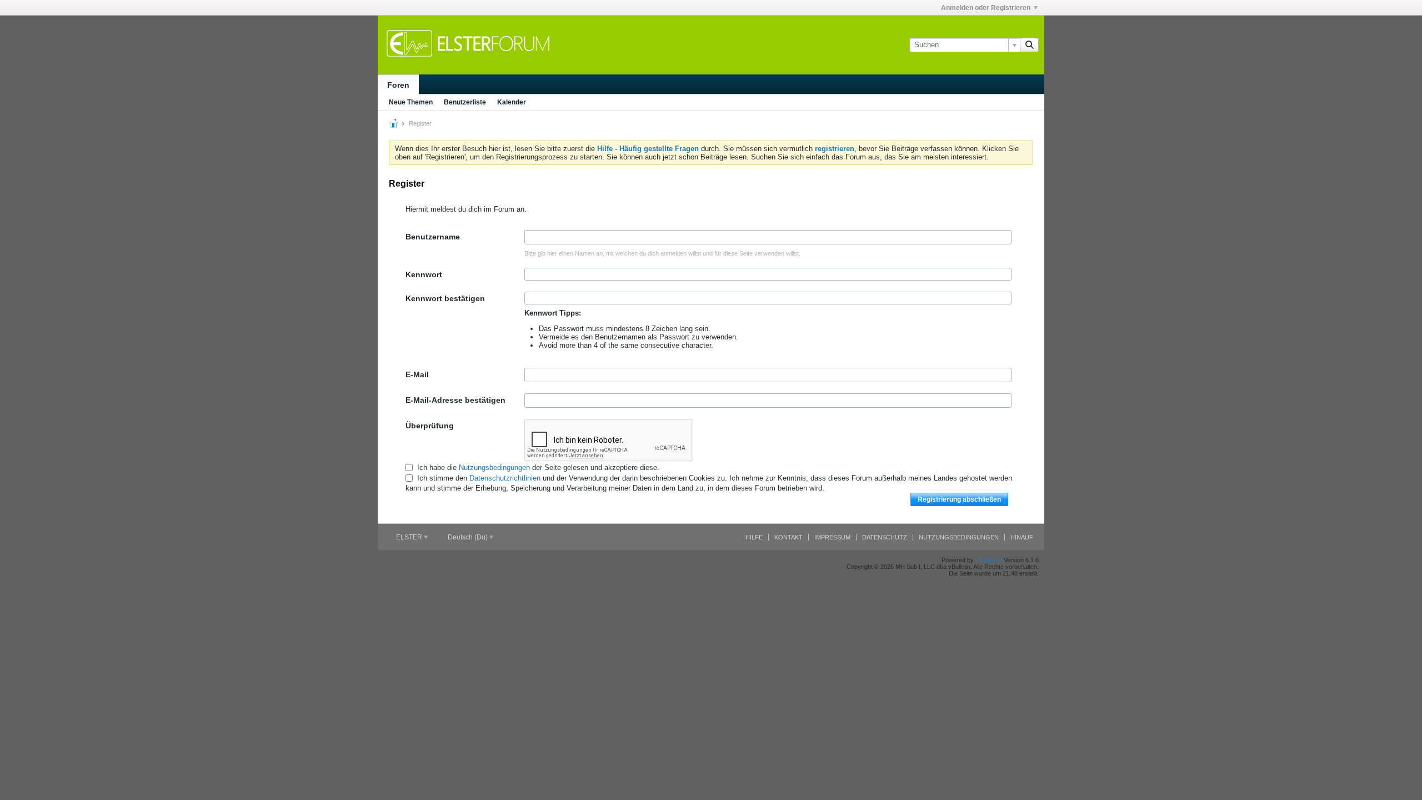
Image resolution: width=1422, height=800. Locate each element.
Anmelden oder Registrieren (985, 8)
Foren (398, 85)
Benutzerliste (465, 102)
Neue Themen (411, 102)
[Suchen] (1029, 45)
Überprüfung (429, 425)
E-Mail (417, 374)
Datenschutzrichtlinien (504, 478)
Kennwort (423, 274)
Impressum (832, 537)
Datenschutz (884, 537)
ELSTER (410, 537)
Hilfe (754, 537)
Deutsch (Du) (468, 537)
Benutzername (432, 236)
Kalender (511, 102)
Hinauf (1021, 537)
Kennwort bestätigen (445, 298)
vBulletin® (988, 560)
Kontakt (788, 537)
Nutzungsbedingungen (494, 467)
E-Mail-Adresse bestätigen (455, 400)
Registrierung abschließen (959, 499)
